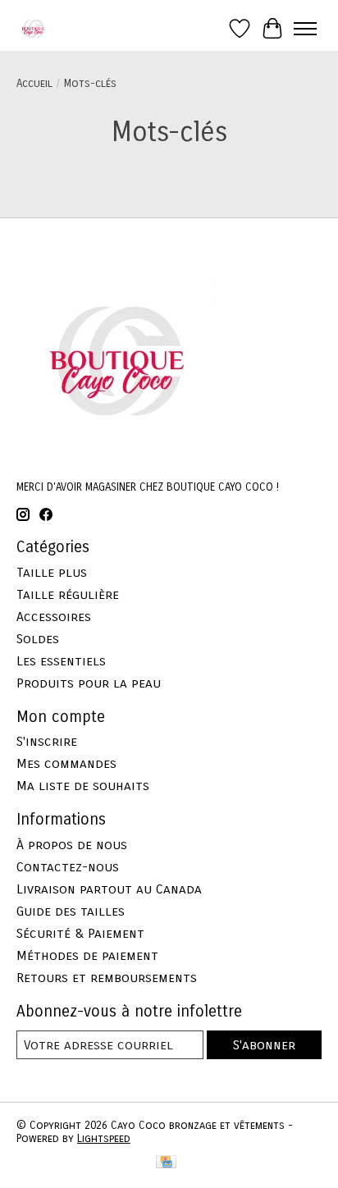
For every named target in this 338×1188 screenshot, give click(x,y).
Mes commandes (66, 763)
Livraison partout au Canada (109, 889)
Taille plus (51, 572)
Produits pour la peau (88, 683)
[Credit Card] (166, 1163)
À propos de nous (71, 844)
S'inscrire (46, 741)
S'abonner (264, 1045)
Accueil (34, 83)
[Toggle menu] (305, 28)
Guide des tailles (70, 911)
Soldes (37, 639)
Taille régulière (67, 594)
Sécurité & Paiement (80, 933)
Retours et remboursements (106, 977)
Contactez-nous (67, 867)
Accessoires (53, 616)
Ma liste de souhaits (82, 785)
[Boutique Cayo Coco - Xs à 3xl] (33, 28)
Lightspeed (103, 1138)
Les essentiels (61, 661)
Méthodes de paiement (87, 955)
